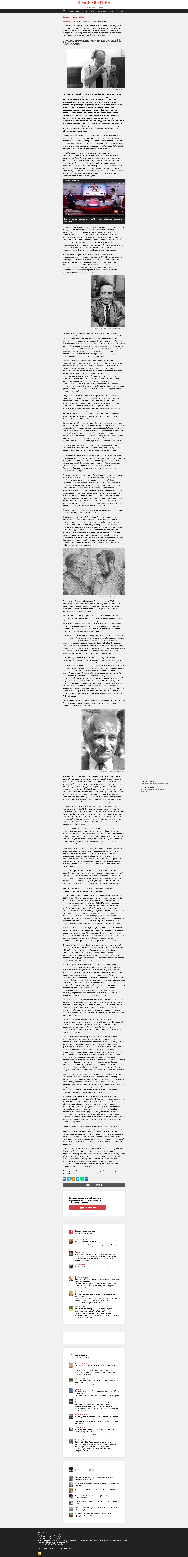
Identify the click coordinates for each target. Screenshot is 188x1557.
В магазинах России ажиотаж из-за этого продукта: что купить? (93, 1514)
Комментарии (102, 11)
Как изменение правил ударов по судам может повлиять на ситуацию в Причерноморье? (96, 1403)
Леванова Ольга (81, 1415)
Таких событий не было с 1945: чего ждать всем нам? (96, 1502)
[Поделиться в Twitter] (77, 1179)
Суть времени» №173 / (89, 21)
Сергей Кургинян (81, 1239)
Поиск (123, 11)
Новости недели (81, 1252)
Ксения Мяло (79, 1292)
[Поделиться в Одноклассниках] (73, 1179)
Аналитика (85, 11)
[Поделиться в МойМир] (86, 1179)
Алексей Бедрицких (81, 1378)
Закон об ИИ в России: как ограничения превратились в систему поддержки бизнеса (95, 1443)
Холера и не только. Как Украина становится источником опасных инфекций (95, 1366)
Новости (70, 11)
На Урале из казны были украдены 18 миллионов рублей (97, 1484)
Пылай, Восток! (82, 1266)
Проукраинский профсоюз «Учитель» (154, 783)
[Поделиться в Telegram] (69, 1179)
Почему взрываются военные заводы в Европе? (97, 1416)
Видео (77, 11)
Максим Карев (80, 1264)
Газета (111, 11)
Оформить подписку (87, 1208)
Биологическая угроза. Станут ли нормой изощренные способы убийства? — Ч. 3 (94, 1310)
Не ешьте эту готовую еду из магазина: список (95, 1489)
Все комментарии (94, 1184)
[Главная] (94, 4)
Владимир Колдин (81, 1277)
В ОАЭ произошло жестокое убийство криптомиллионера (91, 1496)
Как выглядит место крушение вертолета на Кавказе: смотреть (94, 1478)
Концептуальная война (73, 17)
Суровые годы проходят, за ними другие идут (96, 1254)
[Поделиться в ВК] (64, 1179)
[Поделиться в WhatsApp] (82, 1179)
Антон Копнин (80, 1427)
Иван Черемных (80, 1389)
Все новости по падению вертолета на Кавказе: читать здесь (96, 1508)
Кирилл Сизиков (81, 1400)
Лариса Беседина (81, 1307)
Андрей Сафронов (69, 21)
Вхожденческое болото (85, 1241)
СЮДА (63, 1548)
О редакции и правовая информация (50, 1545)
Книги (117, 11)
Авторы (93, 11)
